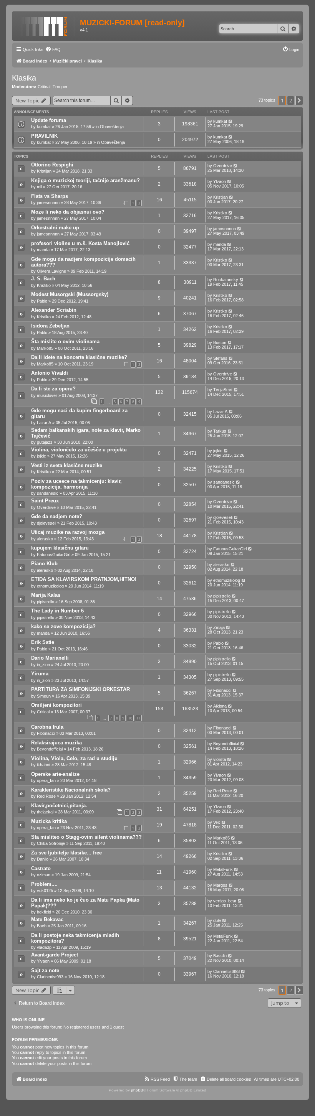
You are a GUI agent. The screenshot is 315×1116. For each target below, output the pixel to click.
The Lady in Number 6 (57, 611)
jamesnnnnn (48, 202)
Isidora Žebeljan (50, 326)
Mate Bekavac (47, 919)
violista (219, 759)
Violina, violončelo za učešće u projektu (79, 450)
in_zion (43, 664)
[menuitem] (53, 49)
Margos (220, 885)
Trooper (60, 86)
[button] (299, 100)
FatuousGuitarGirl (53, 554)
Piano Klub (44, 563)
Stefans (220, 358)
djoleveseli (46, 523)
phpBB (137, 1090)
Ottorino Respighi (52, 165)
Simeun (44, 696)
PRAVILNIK (44, 136)
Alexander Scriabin (53, 310)
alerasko (45, 539)
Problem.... (44, 884)
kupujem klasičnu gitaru (60, 548)
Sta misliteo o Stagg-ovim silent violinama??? (86, 837)
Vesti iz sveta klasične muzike (66, 465)
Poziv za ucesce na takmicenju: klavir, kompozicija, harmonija (76, 484)
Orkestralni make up (55, 227)
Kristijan (44, 171)
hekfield (44, 912)
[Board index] (47, 25)
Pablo (42, 301)
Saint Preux (45, 501)
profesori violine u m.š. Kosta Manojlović (80, 243)
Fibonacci (222, 690)
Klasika (24, 78)
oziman (43, 874)
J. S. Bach (43, 278)
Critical (44, 86)
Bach (41, 925)
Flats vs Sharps (49, 196)
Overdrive (222, 165)
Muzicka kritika (49, 821)
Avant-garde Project (54, 955)
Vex (216, 822)
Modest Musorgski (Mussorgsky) (69, 294)
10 (130, 718)
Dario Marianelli (50, 658)
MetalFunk (223, 869)
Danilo (42, 859)
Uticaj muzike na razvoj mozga (67, 532)
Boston (219, 342)
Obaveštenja (112, 126)
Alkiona (220, 706)
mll (39, 186)
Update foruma (48, 120)
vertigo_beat (224, 901)
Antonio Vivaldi (49, 373)
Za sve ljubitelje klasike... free (66, 853)
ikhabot (43, 764)
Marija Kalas (45, 595)
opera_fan (46, 780)
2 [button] (290, 100)
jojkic (41, 456)
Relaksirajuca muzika (56, 743)
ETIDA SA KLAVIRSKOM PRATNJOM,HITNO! (83, 579)
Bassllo (220, 955)
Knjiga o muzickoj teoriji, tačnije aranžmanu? (85, 180)
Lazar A (44, 422)
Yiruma (39, 674)
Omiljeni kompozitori (56, 705)
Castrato (41, 868)
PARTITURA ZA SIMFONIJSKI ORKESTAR (80, 689)
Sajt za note (45, 970)
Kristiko (220, 213)
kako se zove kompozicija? (63, 626)
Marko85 (45, 348)
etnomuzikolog (50, 586)
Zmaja (219, 627)
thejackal (45, 812)
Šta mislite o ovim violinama (65, 341)
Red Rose (46, 796)
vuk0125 (45, 890)
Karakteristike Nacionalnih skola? (71, 790)
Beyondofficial (50, 749)
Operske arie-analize (55, 774)
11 (138, 718)
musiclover (47, 395)
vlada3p (44, 947)
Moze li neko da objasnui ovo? (67, 212)
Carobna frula (47, 727)
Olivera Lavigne (51, 271)
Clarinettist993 (50, 976)
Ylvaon (219, 181)
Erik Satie (42, 642)
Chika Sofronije (51, 843)
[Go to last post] (230, 121)
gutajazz (45, 442)
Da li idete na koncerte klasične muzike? (79, 357)
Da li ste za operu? (53, 389)
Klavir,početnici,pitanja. (59, 805)
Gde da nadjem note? (56, 516)
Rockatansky (225, 279)
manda (43, 249)
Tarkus (219, 431)
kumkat (44, 126)
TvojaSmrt (222, 389)
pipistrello (45, 601)
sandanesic (47, 493)
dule (217, 920)
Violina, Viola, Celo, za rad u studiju (74, 758)
